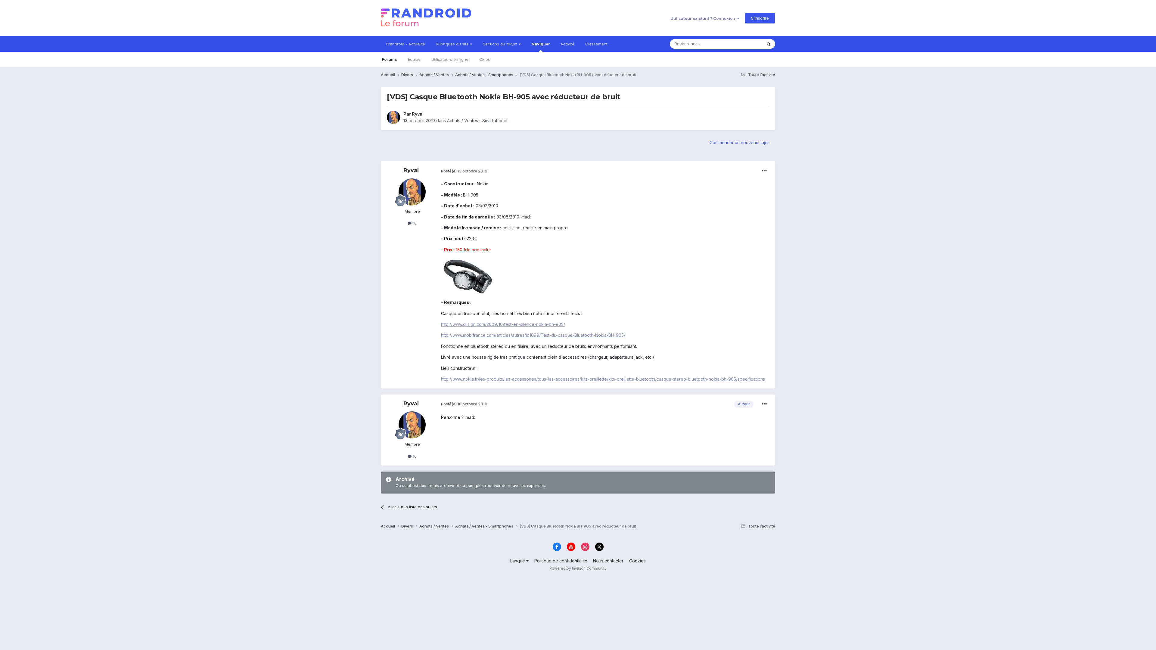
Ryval (418, 113)
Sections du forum (501, 44)
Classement (596, 44)
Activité (567, 44)
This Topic (744, 44)
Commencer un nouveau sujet (739, 142)
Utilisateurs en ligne (449, 59)
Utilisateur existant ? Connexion (703, 18)
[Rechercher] (768, 44)
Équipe (414, 59)
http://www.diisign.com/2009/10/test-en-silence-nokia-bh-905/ (503, 324)
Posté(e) (464, 171)
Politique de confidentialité (560, 560)
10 (414, 223)
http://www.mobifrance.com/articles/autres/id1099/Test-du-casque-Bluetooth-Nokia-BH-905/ (533, 335)
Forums (389, 59)
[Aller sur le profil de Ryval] (393, 117)
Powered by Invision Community (578, 568)
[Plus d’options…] (764, 171)
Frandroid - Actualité (405, 44)
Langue (518, 560)
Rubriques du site (453, 44)
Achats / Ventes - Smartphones (477, 120)
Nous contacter (608, 560)
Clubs (484, 59)
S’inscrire (760, 18)
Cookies (637, 560)
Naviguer (541, 44)
